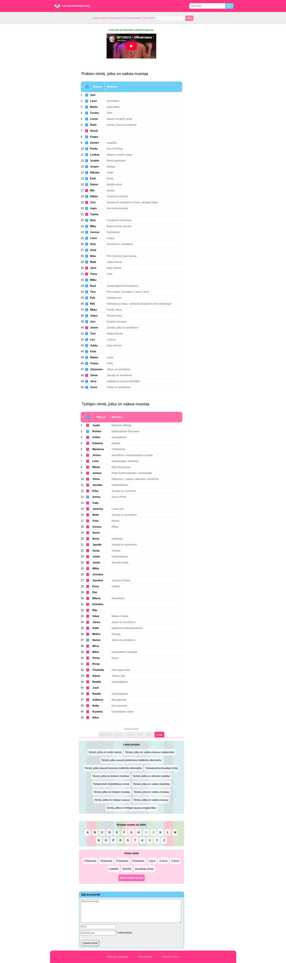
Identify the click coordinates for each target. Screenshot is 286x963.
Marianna (98, 449)
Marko (94, 107)
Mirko (93, 309)
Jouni (93, 387)
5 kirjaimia (122, 860)
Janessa (97, 508)
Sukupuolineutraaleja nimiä (162, 768)
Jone (93, 268)
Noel (93, 285)
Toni (92, 333)
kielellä (127, 868)
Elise (95, 491)
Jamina (96, 473)
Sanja (95, 550)
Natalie (96, 693)
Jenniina (97, 574)
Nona (95, 538)
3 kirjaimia (90, 860)
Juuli (95, 687)
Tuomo (94, 112)
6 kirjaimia (138, 860)
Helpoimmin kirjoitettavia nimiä (111, 784)
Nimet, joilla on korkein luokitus (111, 776)
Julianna (97, 699)
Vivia (95, 520)
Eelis (93, 351)
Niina (95, 717)
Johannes (96, 369)
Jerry (93, 381)
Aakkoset (105, 734)
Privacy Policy (171, 956)
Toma (93, 274)
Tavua (129, 734)
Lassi (93, 101)
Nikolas (94, 172)
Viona (96, 479)
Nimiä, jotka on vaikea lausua (151, 799)
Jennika (97, 485)
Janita (96, 562)
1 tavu (151, 860)
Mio (92, 190)
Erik (92, 297)
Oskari (94, 184)
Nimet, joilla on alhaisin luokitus (151, 776)
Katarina (97, 443)
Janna (96, 622)
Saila (95, 502)
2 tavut (163, 860)
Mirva (95, 646)
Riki (92, 303)
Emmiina (97, 604)
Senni (96, 532)
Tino (93, 291)
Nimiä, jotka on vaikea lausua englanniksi (149, 752)
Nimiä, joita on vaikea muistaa (151, 792)
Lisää (159, 734)
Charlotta (98, 669)
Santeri (94, 142)
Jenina (96, 455)
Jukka (94, 345)
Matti (93, 262)
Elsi (94, 592)
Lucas (94, 118)
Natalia (96, 681)
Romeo (96, 431)
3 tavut (175, 860)
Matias (94, 357)
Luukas (94, 154)
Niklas (94, 196)
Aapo (93, 208)
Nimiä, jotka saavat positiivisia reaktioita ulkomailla (131, 760)
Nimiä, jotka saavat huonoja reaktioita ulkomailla (113, 768)
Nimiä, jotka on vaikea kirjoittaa (151, 784)
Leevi (93, 238)
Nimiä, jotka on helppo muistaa (112, 792)
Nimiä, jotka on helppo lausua (112, 799)
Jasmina (97, 580)
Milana (96, 598)
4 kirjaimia (106, 860)
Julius (94, 315)
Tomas (94, 363)
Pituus (118, 734)
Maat (139, 734)
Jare (92, 95)
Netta (95, 705)
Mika (93, 226)
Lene (95, 461)
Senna (96, 496)
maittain (114, 868)
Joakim (94, 160)
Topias (94, 214)
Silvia (95, 616)
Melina (96, 634)
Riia (94, 610)
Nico (93, 220)
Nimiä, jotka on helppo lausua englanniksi (131, 807)
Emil (92, 178)
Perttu (94, 148)
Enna (95, 586)
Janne (94, 375)
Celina (96, 437)
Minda (96, 467)
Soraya (96, 526)
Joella (96, 425)
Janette (97, 544)
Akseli (94, 130)
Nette (95, 514)
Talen (149, 734)
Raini (93, 124)
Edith (95, 628)
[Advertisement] (63, 73)
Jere (92, 321)
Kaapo (94, 136)
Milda (95, 568)
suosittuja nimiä (144, 868)
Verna (96, 658)
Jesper (94, 166)
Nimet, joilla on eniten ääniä (105, 752)
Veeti (93, 250)
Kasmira (97, 711)
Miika (93, 279)
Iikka (93, 256)
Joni (92, 202)
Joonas (94, 232)
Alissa (96, 675)
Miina (95, 652)
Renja (96, 663)
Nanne (96, 640)
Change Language (118, 956)
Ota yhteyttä (146, 956)
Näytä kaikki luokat (131, 877)
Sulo (93, 244)
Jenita (96, 556)
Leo (92, 339)
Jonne (94, 327)
